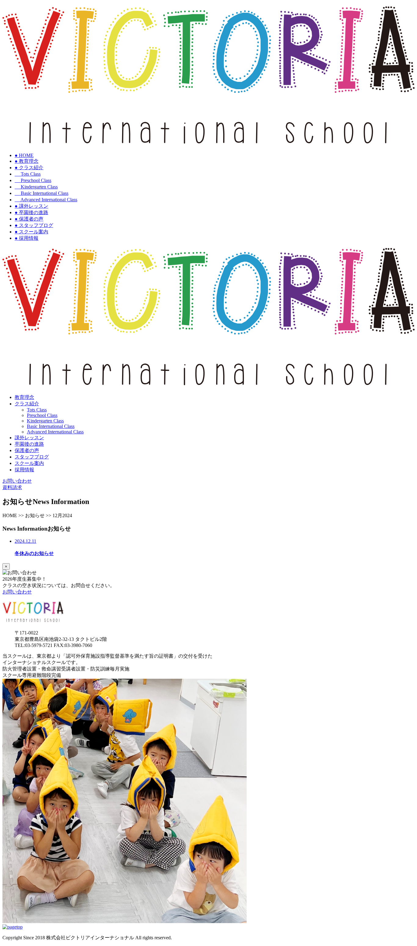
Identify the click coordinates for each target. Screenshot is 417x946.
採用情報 (24, 469)
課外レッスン (29, 437)
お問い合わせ (17, 591)
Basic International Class (41, 193)
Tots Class (28, 174)
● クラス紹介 (29, 167)
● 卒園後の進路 (31, 212)
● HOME (24, 155)
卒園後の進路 (29, 444)
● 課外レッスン (31, 206)
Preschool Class (33, 180)
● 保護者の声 (29, 218)
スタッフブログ (32, 456)
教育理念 (24, 397)
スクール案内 (29, 463)
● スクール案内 (31, 231)
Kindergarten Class (36, 186)
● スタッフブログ (34, 225)
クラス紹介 (27, 403)
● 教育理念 (26, 161)
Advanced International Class (46, 199)
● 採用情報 (26, 238)
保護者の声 (27, 450)
